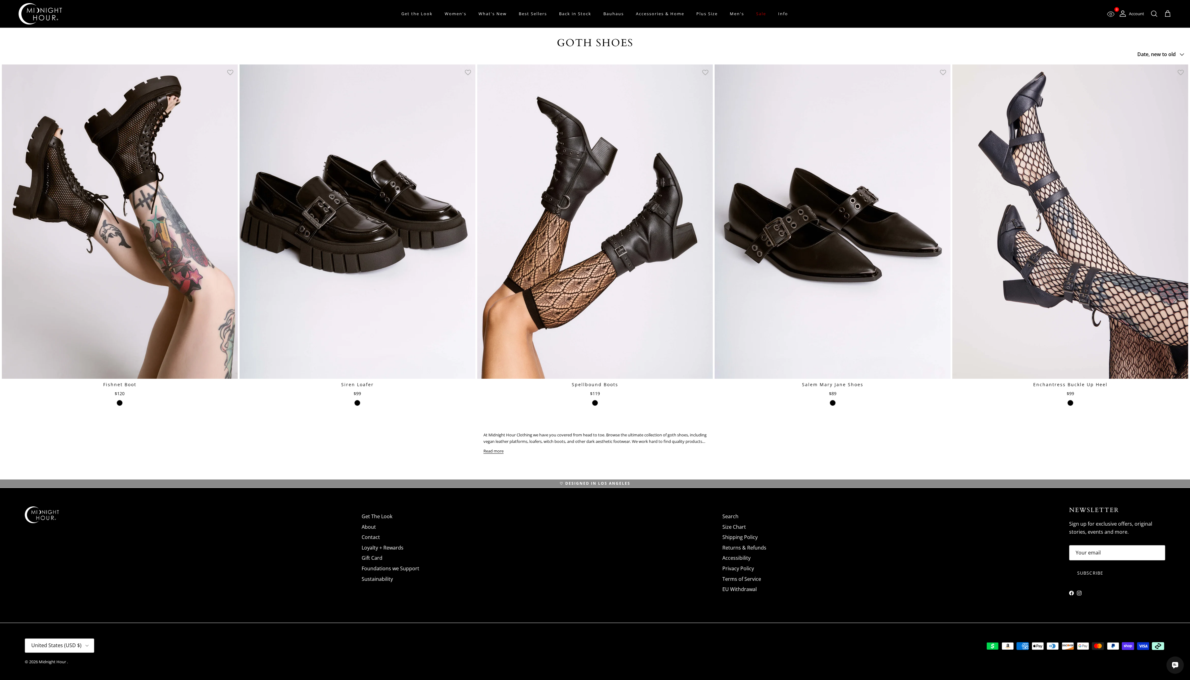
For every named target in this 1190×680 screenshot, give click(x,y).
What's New (492, 13)
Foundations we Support (390, 568)
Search (730, 516)
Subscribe (1090, 573)
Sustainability (377, 579)
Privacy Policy (738, 568)
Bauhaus (613, 13)
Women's (455, 13)
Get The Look (377, 516)
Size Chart (734, 526)
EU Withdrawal (739, 589)
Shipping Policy (740, 537)
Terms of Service (741, 579)
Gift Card (372, 557)
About (369, 526)
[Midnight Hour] (40, 13)
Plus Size (707, 13)
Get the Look (417, 13)
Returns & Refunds (744, 547)
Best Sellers (533, 13)
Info (783, 13)
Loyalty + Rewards (382, 547)
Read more (493, 451)
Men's (737, 13)
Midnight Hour (53, 662)
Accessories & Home (660, 13)
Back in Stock (575, 13)
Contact (371, 537)
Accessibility (736, 557)
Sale (761, 13)
